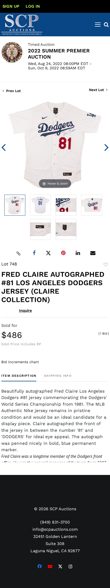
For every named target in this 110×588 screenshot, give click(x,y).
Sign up (11, 6)
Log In (33, 6)
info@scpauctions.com (55, 529)
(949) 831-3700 (55, 522)
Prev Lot (13, 91)
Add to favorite (106, 265)
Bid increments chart (20, 362)
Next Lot (97, 90)
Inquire (25, 310)
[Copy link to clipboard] (19, 253)
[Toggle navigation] (98, 24)
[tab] (18, 377)
